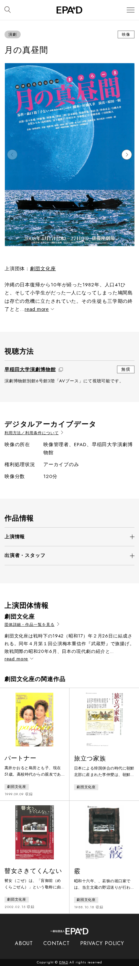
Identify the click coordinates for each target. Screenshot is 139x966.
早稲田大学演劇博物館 (30, 369)
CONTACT (56, 943)
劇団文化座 (43, 268)
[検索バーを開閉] (8, 10)
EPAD (63, 962)
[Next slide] (127, 154)
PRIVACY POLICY (102, 943)
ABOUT (24, 943)
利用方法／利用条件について (32, 433)
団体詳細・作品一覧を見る (30, 624)
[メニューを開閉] (130, 10)
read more (37, 309)
